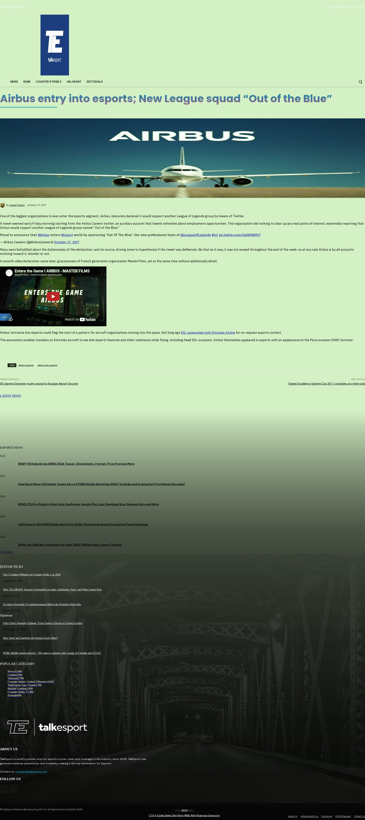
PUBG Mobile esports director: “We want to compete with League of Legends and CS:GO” (52, 653)
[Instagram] (13, 789)
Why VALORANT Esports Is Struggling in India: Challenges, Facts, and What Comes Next (52, 589)
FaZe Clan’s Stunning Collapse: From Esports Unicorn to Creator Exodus (42, 623)
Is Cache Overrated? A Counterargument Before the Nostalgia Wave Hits (42, 604)
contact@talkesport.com (31, 771)
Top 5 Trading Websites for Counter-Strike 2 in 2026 (31, 574)
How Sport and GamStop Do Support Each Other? (30, 638)
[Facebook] (4, 789)
